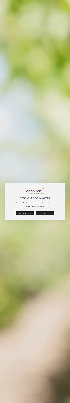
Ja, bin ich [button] (45, 213)
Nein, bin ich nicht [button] (25, 213)
